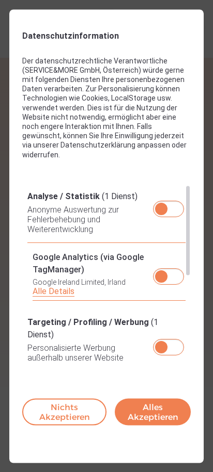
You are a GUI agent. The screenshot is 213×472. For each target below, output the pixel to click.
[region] (106, 275)
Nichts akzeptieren (64, 411)
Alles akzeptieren (153, 411)
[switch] (169, 205)
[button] (161, 208)
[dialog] (106, 236)
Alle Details (53, 291)
